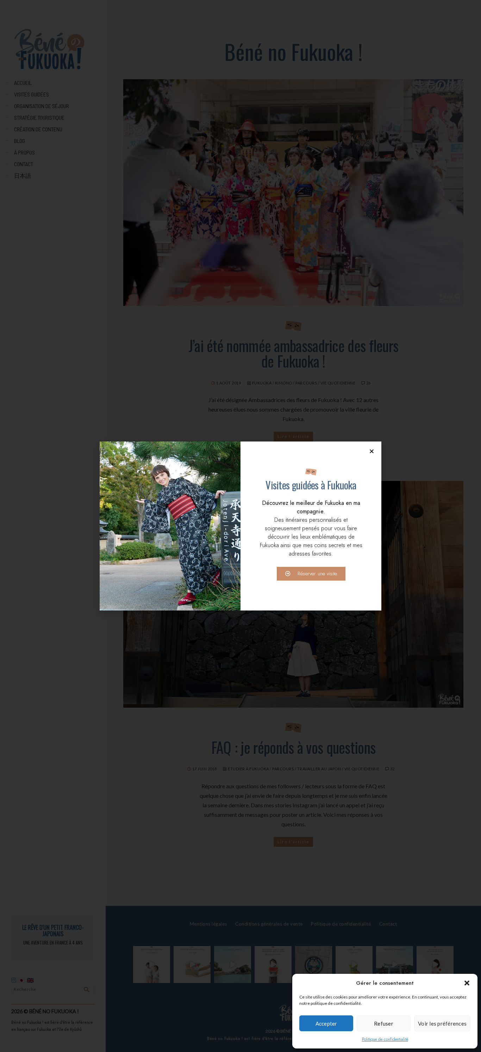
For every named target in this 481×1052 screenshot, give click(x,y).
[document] (240, 526)
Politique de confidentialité (385, 1039)
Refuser (383, 1023)
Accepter (326, 1023)
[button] (466, 983)
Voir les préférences (442, 1023)
